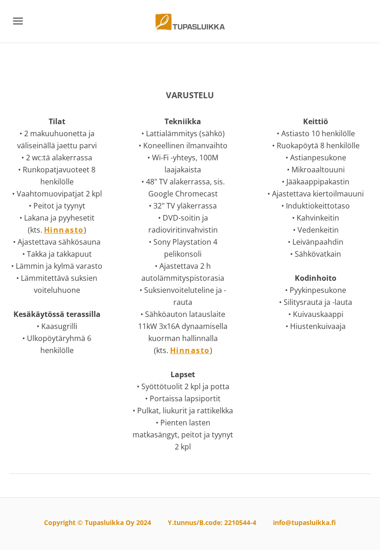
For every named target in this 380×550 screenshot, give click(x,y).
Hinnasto (64, 230)
